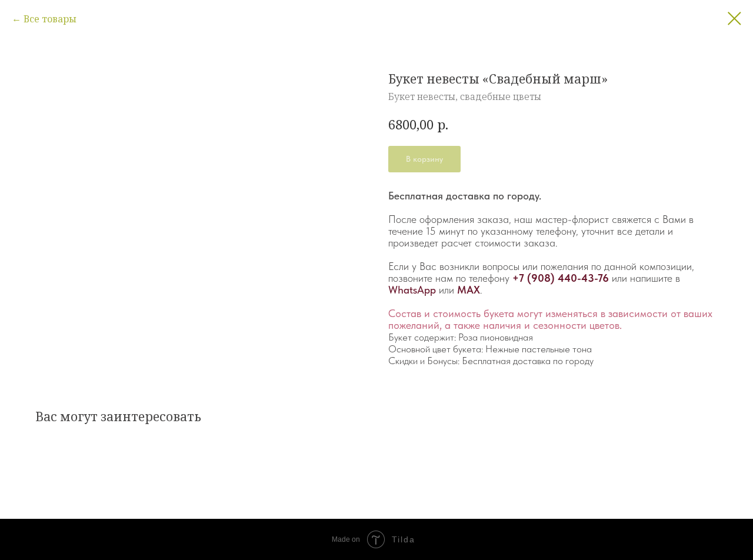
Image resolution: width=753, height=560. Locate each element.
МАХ (468, 290)
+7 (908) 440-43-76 (560, 278)
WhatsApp (412, 290)
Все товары (50, 18)
